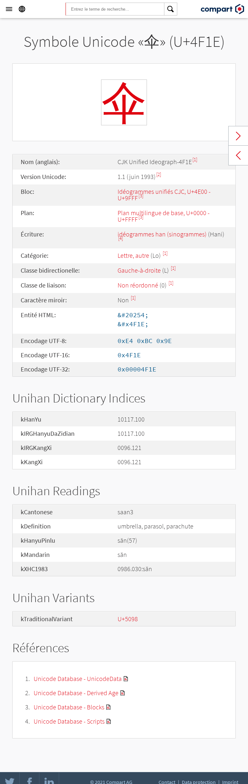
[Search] (170, 9)
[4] (120, 238)
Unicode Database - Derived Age (76, 693)
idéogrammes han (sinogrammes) (162, 234)
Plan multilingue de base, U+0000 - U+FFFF (164, 216)
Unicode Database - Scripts (69, 721)
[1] (194, 159)
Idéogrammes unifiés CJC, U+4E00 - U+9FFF (164, 194)
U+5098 (128, 619)
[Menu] (9, 9)
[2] (158, 174)
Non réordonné (138, 285)
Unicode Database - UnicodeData (78, 678)
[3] (141, 196)
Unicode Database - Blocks (69, 707)
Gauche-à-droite (139, 270)
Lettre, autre (133, 255)
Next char (238, 136)
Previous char (238, 155)
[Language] (22, 9)
